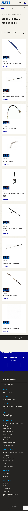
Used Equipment (8, 445)
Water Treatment (8, 440)
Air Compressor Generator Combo (13, 423)
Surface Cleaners (8, 434)
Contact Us (13, 365)
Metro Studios (16, 509)
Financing (6, 491)
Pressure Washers (8, 431)
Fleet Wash (6, 455)
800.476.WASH (7, 393)
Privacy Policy (14, 506)
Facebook (4, 415)
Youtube (8, 415)
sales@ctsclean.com (9, 399)
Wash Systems (7, 426)
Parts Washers (7, 428)
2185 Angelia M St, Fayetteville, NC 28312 (13, 407)
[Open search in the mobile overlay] (16, 8)
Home (3, 14)
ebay (11, 415)
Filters (9, 33)
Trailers (5, 463)
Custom (5, 486)
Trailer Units (6, 437)
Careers (5, 483)
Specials (5, 476)
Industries (6, 473)
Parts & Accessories (11, 14)
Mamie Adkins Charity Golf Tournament (10, 495)
